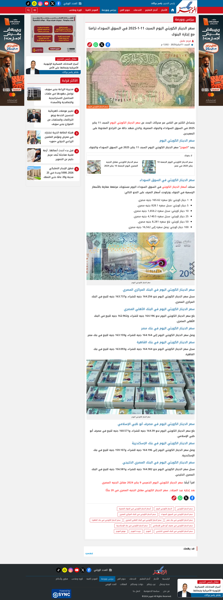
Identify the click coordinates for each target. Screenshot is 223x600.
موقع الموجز (121, 531)
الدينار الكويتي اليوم (164, 508)
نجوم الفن (125, 10)
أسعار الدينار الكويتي (174, 186)
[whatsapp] (89, 44)
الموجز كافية (91, 10)
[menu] (34, 10)
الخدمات (137, 10)
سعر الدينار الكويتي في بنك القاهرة (106, 520)
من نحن (166, 591)
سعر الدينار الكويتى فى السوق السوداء (177, 514)
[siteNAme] (186, 6)
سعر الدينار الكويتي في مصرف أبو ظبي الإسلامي (173, 525)
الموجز (184, 147)
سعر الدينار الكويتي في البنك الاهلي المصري (143, 520)
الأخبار (164, 10)
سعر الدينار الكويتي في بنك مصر (180, 520)
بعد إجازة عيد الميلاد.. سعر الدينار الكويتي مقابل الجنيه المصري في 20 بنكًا (150, 490)
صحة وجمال (164, 584)
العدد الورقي (69, 3)
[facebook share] (107, 44)
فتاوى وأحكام (62, 579)
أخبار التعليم (151, 10)
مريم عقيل (186, 40)
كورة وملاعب (75, 10)
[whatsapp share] (95, 44)
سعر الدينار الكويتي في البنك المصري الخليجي (174, 531)
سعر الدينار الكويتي (185, 508)
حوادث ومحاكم (136, 584)
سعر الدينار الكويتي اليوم (125, 122)
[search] (28, 10)
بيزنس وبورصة (109, 10)
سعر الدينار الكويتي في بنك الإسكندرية (132, 525)
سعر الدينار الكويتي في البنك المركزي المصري (138, 514)
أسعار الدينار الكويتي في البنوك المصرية (135, 508)
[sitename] (160, 570)
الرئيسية (166, 579)
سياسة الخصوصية (151, 591)
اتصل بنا (136, 591)
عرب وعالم (151, 584)
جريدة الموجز (136, 531)
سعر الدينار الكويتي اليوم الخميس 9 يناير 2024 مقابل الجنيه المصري (142, 482)
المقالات (123, 584)
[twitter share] (101, 44)
